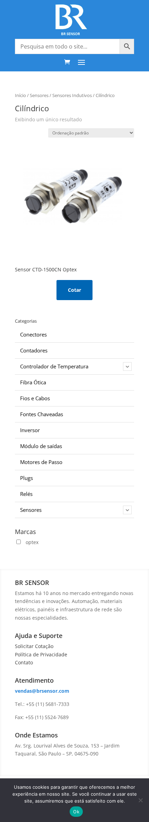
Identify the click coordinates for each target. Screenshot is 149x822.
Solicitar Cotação (34, 646)
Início (20, 95)
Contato (24, 662)
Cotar (74, 290)
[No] (140, 800)
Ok (76, 811)
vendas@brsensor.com (42, 691)
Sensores (39, 95)
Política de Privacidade (41, 654)
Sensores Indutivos (72, 95)
